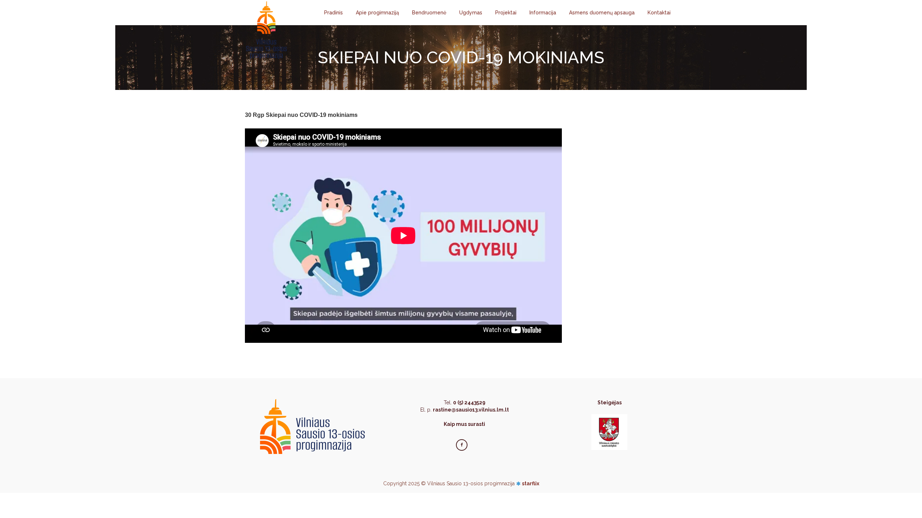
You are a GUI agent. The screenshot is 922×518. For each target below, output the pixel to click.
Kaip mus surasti (464, 424)
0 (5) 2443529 (469, 402)
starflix (530, 483)
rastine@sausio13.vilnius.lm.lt (471, 410)
